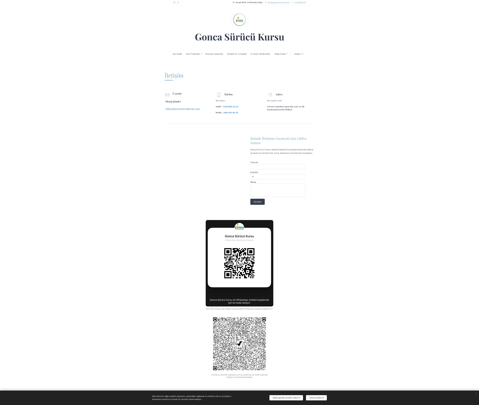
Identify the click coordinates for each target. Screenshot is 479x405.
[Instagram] (174, 2)
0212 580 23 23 (300, 2)
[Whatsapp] (178, 2)
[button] (299, 54)
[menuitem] (178, 54)
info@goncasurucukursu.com (279, 2)
